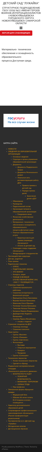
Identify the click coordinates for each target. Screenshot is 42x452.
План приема (13, 261)
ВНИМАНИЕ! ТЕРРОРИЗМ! (28, 382)
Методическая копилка (17, 426)
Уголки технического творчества (25, 361)
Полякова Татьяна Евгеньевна (24, 306)
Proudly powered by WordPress (12, 447)
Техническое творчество (17, 358)
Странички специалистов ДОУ (19, 324)
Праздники (22, 353)
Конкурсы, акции (19, 274)
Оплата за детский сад (26, 246)
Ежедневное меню (25, 214)
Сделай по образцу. (20, 363)
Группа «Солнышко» (21, 355)
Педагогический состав (21, 206)
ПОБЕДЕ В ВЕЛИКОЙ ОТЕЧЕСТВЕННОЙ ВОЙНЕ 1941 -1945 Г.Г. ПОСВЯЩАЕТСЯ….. (25, 279)
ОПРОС (16, 266)
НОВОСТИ (12, 149)
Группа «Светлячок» (20, 340)
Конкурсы (21, 350)
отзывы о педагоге (25, 321)
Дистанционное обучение (18, 429)
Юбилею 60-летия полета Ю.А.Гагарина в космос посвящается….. (23, 400)
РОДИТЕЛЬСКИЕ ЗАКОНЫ (23, 269)
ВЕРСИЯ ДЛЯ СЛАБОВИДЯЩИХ (16, 33)
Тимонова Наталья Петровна (24, 308)
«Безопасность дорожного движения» (22, 371)
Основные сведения (20, 157)
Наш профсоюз (19, 387)
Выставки (21, 345)
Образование (18, 201)
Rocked (32, 447)
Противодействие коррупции (19, 256)
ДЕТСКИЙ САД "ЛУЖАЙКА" (21, 3)
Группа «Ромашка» (20, 337)
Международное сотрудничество (25, 253)
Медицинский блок (20, 395)
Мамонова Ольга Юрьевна (23, 303)
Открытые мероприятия (27, 348)
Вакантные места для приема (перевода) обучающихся (26, 240)
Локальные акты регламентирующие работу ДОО (28, 180)
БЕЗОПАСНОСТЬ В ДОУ (22, 374)
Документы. (17, 164)
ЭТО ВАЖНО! (18, 272)
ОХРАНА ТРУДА (24, 384)
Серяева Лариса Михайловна (24, 319)
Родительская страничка (17, 264)
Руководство (17, 204)
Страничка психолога (21, 329)
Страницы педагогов (16, 285)
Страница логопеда (20, 327)
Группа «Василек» (20, 334)
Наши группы (13, 332)
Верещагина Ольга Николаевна (25, 298)
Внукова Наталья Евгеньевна (24, 300)
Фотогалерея (18, 342)
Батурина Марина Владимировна (25, 311)
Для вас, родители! (15, 259)
